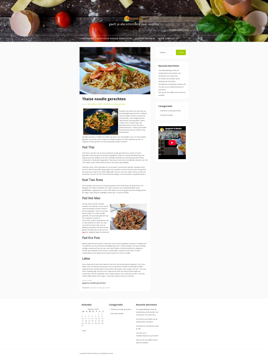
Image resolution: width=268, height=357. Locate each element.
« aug (84, 330)
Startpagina (87, 38)
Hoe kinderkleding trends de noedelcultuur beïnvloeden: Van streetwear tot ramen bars (169, 73)
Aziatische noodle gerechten (114, 38)
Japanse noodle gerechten (94, 281)
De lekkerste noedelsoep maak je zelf (172, 84)
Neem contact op (168, 38)
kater (84, 232)
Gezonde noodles (145, 38)
